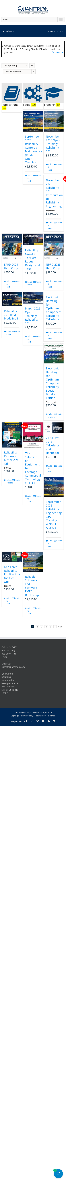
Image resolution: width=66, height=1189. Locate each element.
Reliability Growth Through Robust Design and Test (32, 259)
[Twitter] (37, 721)
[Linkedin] (32, 721)
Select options (50, 415)
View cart (59, 52)
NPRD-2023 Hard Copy (53, 266)
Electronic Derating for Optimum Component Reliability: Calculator (54, 308)
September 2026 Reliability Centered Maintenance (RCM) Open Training (33, 149)
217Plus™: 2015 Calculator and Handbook (53, 445)
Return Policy (40, 715)
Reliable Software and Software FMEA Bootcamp (32, 586)
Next (60, 626)
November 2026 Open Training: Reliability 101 (53, 144)
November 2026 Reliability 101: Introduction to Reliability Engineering (54, 193)
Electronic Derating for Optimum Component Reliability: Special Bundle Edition (54, 383)
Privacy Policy (27, 715)
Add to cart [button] (29, 178)
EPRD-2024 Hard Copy (11, 266)
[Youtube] (43, 721)
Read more (29, 283)
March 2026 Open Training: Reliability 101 (32, 316)
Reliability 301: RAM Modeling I (11, 314)
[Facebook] (26, 721)
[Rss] (48, 721)
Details (37, 175)
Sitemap (51, 715)
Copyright (15, 715)
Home (50, 31)
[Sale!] (12, 435)
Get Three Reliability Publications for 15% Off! (12, 574)
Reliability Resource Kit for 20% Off (11, 458)
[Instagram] (54, 721)
